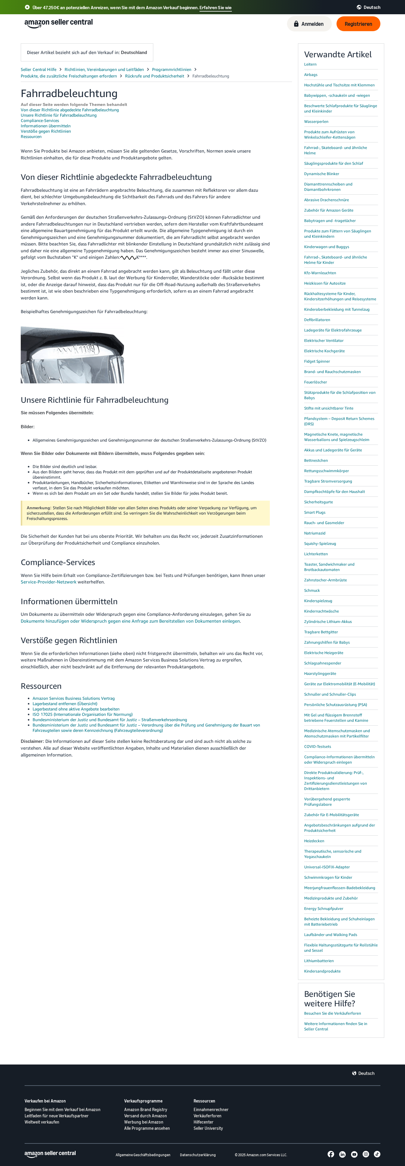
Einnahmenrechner (211, 1109)
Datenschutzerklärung (198, 1155)
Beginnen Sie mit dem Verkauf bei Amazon (63, 1109)
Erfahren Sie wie (216, 7)
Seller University (208, 1128)
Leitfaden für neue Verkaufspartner (57, 1115)
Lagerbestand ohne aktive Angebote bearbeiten (76, 708)
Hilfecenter (203, 1121)
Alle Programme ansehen (147, 1128)
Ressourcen (31, 136)
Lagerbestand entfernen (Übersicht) (65, 703)
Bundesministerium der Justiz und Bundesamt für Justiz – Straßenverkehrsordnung (110, 719)
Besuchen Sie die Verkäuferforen (332, 1013)
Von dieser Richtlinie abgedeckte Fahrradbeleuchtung (70, 109)
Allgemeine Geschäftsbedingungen (143, 1155)
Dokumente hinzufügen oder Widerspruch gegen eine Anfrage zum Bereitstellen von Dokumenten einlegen (130, 621)
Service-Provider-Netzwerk (48, 581)
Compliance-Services (40, 120)
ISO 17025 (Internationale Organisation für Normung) (83, 714)
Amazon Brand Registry (145, 1109)
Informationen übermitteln (46, 125)
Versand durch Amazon (145, 1115)
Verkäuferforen (207, 1115)
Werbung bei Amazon (143, 1121)
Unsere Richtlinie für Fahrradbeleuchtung (59, 115)
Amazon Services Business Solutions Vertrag (74, 698)
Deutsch (366, 1073)
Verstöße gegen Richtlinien (46, 131)
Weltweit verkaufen (42, 1121)
